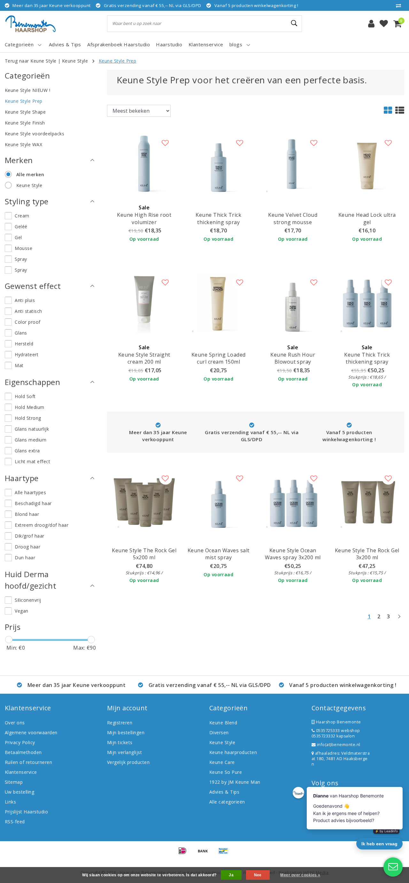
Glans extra (27, 451)
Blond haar (27, 514)
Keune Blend (223, 723)
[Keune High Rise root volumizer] (144, 163)
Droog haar (27, 547)
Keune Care (222, 762)
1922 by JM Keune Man (234, 782)
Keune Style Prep (117, 61)
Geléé (21, 226)
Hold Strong (28, 418)
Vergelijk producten (128, 762)
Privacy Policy (20, 742)
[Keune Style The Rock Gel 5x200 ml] (144, 498)
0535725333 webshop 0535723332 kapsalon (336, 733)
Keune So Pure (225, 772)
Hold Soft (25, 396)
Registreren (119, 723)
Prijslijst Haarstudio (26, 812)
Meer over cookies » (300, 875)
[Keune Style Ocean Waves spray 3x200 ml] (292, 498)
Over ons (15, 723)
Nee (258, 875)
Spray (21, 259)
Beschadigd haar (33, 503)
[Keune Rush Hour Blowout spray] (292, 302)
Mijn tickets (120, 742)
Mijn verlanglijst (124, 752)
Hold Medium (29, 407)
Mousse (23, 248)
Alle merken (30, 174)
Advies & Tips (224, 792)
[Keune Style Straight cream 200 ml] (144, 302)
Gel (18, 237)
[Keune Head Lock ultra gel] (367, 163)
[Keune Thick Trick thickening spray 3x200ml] (367, 302)
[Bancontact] (225, 853)
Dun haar (25, 558)
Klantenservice (21, 772)
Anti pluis (25, 300)
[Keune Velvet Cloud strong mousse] (292, 163)
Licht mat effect (32, 461)
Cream (22, 216)
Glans (21, 333)
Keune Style (75, 61)
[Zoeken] (294, 23)
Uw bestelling (19, 792)
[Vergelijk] (400, 5)
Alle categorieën (227, 802)
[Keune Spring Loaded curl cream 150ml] (218, 302)
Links (10, 802)
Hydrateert (26, 354)
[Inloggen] (371, 23)
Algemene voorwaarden (31, 732)
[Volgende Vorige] (399, 619)
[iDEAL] (184, 853)
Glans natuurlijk (32, 429)
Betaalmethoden (23, 752)
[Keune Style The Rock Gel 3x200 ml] (367, 498)
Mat (19, 365)
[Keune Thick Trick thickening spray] (218, 163)
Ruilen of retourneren (28, 762)
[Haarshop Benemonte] (30, 24)
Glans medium (30, 440)
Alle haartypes (30, 492)
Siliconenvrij (28, 600)
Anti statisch (28, 311)
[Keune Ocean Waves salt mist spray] (218, 498)
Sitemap (14, 782)
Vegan (21, 611)
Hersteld (24, 344)
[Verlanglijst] (384, 23)
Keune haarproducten (233, 752)
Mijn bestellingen (125, 732)
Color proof (27, 322)
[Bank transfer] (205, 853)
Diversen (219, 732)
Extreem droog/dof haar (41, 525)
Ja (231, 875)
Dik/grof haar (29, 536)
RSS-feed (15, 822)
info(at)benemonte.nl (338, 744)
